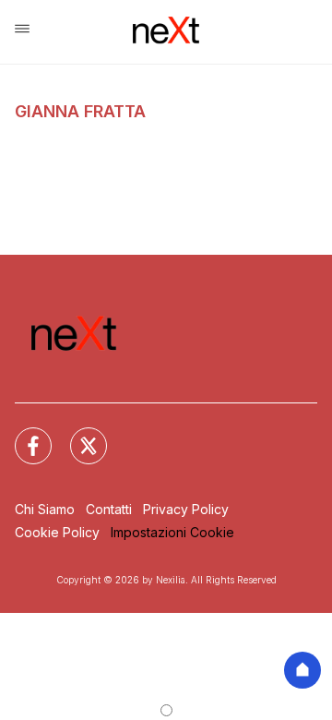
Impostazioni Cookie (172, 532)
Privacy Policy (186, 509)
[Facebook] (22, 434)
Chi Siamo (45, 509)
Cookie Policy (57, 532)
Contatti (109, 509)
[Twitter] (77, 434)
